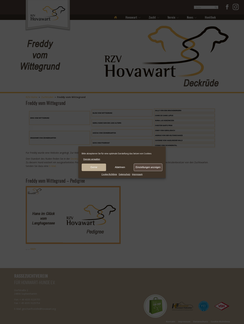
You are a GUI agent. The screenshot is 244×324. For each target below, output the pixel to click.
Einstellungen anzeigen (148, 167)
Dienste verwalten (91, 159)
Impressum (137, 174)
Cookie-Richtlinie (109, 174)
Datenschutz (124, 174)
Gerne (93, 167)
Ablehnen (120, 167)
